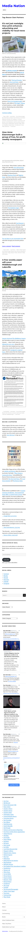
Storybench (7, 883)
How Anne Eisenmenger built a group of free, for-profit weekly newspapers (13, 136)
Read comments (16, 246)
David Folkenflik (8, 826)
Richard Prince (7, 881)
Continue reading (7, 112)
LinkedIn (6, 581)
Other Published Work (8, 920)
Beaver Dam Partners (15, 117)
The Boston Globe (18, 481)
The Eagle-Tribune (20, 103)
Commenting (6, 913)
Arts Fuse (6, 801)
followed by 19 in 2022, (8, 344)
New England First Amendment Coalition (15, 866)
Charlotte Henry (8, 810)
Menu (4, 9)
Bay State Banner (6, 117)
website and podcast (9, 471)
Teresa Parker (11, 125)
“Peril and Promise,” (17, 80)
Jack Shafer (7, 837)
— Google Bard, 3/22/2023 (9, 516)
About (4, 906)
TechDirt (6, 887)
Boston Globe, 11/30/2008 (11, 535)
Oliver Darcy (7, 872)
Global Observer (8, 833)
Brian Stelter (7, 807)
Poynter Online (8, 877)
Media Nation (13, 6)
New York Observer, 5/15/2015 (12, 527)
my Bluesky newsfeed (11, 70)
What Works (5, 254)
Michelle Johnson (8, 864)
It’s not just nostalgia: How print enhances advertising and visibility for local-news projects (13, 28)
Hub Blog (6, 835)
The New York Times (14, 479)
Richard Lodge (18, 123)
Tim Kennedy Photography (11, 889)
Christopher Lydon (9, 814)
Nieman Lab (7, 870)
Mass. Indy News (6, 923)
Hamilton (4, 120)
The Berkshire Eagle (13, 208)
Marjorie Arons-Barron (10, 853)
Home (4, 903)
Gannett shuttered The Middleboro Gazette (14, 338)
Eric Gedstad (13, 119)
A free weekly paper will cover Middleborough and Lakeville (12, 263)
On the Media (7, 874)
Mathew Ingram (8, 854)
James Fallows (7, 839)
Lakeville (4, 414)
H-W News (19, 119)
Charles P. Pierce (8, 808)
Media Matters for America (11, 860)
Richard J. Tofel (8, 879)
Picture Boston (7, 876)
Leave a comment (6, 246)
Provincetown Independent (8, 123)
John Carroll (7, 845)
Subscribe (6, 559)
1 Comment (12, 126)
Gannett (14, 412)
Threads (6, 577)
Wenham (7, 126)
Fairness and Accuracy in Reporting (13, 830)
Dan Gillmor (7, 822)
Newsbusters (7, 868)
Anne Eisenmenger (20, 116)
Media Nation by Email (8, 927)
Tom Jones (6, 893)
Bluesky (6, 576)
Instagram (6, 583)
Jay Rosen (6, 841)
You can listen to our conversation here (12, 238)
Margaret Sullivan (8, 851)
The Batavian (18, 125)
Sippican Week (14, 252)
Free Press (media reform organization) (14, 831)
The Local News (14, 82)
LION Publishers (9, 122)
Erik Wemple (7, 828)
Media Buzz (7, 858)
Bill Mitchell (7, 803)
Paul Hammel (19, 223)
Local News (12, 116)
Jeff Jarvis (6, 843)
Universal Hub (7, 895)
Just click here (10, 435)
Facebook (6, 574)
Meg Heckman (7, 862)
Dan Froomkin (7, 820)
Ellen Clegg (7, 252)
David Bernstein (8, 824)
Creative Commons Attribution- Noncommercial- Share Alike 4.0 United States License (13, 492)
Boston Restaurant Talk (10, 805)
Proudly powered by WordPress (16, 931)
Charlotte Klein (8, 812)
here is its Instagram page (15, 101)
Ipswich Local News (18, 120)
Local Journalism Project (18, 122)
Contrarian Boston (9, 818)
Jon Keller (6, 847)
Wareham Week (12, 175)
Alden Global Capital (21, 249)
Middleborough (10, 414)
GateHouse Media (20, 412)
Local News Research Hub (10, 849)
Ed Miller (8, 119)
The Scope (6, 885)
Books (4, 917)
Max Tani (6, 856)
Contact (4, 910)
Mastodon (6, 579)
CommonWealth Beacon (10, 816)
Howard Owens (10, 120)
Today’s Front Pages (9, 891)
